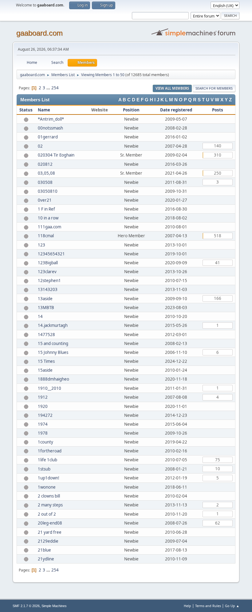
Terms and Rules (208, 605)
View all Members (172, 88)
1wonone (47, 487)
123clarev (47, 271)
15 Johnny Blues (53, 352)
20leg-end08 (50, 523)
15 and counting (53, 343)
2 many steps (50, 505)
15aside (45, 370)
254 (55, 88)
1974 (43, 424)
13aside (45, 298)
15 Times (46, 361)
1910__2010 (49, 388)
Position (131, 110)
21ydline (46, 559)
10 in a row (48, 218)
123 (41, 245)
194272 (45, 415)
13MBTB (46, 307)
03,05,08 (46, 173)
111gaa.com (49, 227)
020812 (45, 164)
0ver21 (45, 200)
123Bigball (48, 262)
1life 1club (47, 460)
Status (26, 110)
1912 (43, 397)
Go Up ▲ (232, 605)
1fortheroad (49, 451)
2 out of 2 (47, 514)
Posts (217, 110)
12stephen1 (49, 280)
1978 (43, 433)
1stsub (44, 469)
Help (187, 605)
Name (44, 110)
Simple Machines (54, 606)
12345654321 (51, 254)
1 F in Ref (46, 209)
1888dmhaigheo (53, 379)
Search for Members (214, 88)
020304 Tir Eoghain (56, 155)
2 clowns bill (49, 496)
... (48, 88)
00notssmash (50, 128)
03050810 (47, 191)
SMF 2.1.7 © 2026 (26, 606)
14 (40, 316)
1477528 (46, 334)
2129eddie (48, 541)
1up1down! (48, 478)
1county (45, 442)
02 (40, 146)
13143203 (47, 289)
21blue (44, 550)
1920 (43, 406)
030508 (45, 182)
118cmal (46, 235)
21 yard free (49, 532)
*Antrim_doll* (51, 119)
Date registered (176, 110)
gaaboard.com (39, 33)
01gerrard (48, 137)
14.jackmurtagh (53, 325)
